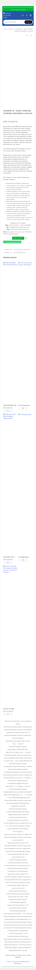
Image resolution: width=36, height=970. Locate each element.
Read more (19, 408)
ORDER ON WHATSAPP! (13, 242)
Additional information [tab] (22, 249)
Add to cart (18, 238)
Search (28, 22)
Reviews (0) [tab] (8, 252)
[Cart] (30, 15)
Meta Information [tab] (19, 252)
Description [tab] (8, 249)
